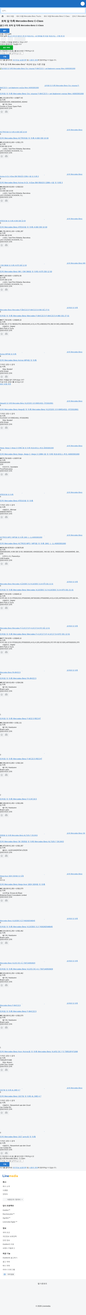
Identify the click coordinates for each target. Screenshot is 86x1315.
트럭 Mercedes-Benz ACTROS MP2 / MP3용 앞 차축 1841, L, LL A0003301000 (33, 543)
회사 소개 (6, 1186)
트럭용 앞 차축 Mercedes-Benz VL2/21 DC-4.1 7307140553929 (26, 969)
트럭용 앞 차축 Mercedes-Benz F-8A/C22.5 (18, 1011)
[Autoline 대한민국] (14, 3)
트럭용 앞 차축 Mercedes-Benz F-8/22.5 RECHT (20, 719)
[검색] (83, 10)
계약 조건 (6, 1232)
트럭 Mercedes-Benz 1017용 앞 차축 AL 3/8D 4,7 (20, 1096)
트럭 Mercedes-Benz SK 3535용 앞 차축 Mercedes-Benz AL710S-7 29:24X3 (32, 842)
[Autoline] (2, 16)
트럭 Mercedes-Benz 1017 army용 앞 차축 (18, 1137)
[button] (82, 3)
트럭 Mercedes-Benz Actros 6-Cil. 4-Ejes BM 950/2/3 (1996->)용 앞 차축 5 (31, 183)
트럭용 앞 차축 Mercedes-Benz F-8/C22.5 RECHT (21, 759)
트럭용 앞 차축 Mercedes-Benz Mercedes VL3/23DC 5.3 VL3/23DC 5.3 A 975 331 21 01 (36, 590)
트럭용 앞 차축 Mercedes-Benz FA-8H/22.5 (18, 678)
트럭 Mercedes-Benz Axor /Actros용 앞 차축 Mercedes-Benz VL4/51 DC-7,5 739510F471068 (39, 1052)
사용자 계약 (33, 60)
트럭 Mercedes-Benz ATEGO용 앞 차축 (16, 501)
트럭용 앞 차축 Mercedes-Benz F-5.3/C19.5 (18, 799)
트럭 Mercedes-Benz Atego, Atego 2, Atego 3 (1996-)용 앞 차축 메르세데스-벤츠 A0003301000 (39, 454)
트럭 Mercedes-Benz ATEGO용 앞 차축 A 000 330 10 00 (23, 227)
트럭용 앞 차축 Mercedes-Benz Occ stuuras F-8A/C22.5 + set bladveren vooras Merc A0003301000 (42, 94)
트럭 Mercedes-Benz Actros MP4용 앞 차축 (18, 360)
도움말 (5, 1190)
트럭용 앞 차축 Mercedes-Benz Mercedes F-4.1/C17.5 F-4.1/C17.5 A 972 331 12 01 (35, 634)
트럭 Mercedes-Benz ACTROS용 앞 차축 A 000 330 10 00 (24, 138)
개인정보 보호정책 (20, 60)
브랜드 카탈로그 (9, 1248)
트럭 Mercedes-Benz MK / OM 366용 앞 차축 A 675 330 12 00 (26, 272)
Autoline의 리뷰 (8, 1244)
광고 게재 (6, 47)
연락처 (5, 1194)
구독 (4, 57)
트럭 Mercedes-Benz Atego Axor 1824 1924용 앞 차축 (22, 884)
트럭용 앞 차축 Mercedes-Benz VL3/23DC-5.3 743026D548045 (26, 927)
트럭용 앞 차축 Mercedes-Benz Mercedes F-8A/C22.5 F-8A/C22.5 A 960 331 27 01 (34, 316)
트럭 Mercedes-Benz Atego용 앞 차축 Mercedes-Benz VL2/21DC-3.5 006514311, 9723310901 (39, 409)
